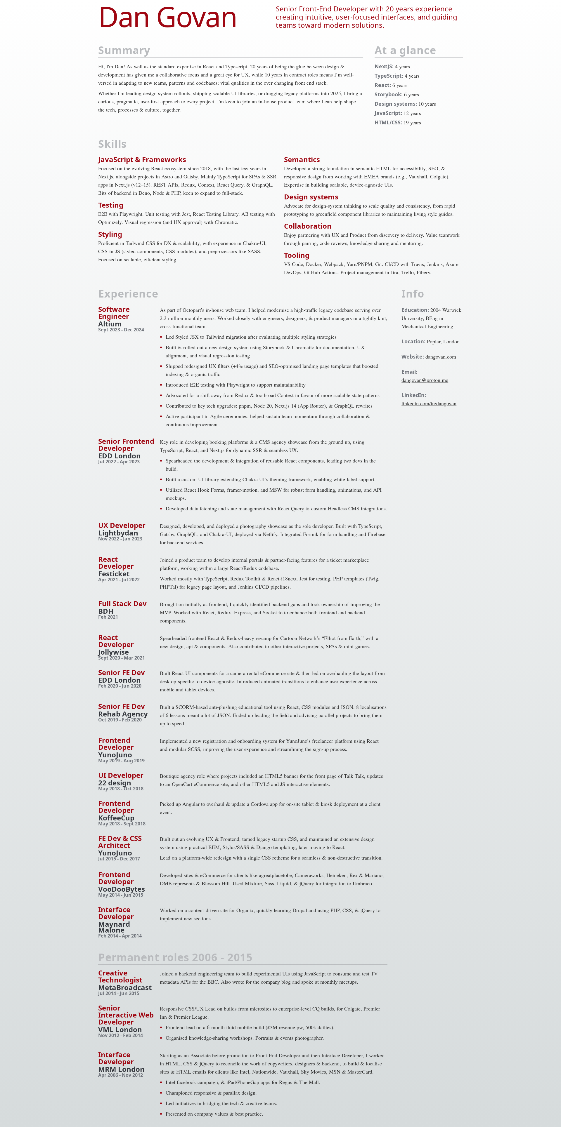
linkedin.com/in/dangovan (428, 403)
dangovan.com (440, 356)
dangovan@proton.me (424, 379)
